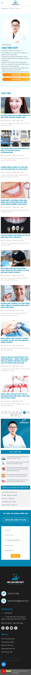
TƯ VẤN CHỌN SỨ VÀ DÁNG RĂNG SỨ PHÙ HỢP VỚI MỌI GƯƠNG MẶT (15, 116)
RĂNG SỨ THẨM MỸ (8, 498)
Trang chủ (4, 8)
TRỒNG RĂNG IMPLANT (9, 495)
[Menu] (2, 3)
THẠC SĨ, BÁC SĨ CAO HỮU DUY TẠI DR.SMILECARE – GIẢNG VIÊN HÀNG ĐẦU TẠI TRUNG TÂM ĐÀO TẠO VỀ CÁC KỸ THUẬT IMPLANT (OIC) (15, 360)
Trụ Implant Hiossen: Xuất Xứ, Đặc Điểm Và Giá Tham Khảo (18, 462)
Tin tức (11, 8)
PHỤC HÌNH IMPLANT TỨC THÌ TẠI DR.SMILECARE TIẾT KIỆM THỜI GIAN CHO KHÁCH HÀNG (15, 396)
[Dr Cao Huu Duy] (15, 3)
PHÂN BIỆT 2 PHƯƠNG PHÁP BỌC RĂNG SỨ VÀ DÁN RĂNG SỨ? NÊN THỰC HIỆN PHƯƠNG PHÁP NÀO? (14, 202)
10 (12, 415)
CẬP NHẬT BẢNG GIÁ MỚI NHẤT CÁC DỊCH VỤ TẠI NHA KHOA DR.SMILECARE (15, 150)
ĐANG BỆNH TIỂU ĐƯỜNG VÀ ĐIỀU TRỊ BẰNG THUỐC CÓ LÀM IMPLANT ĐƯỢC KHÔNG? (15, 340)
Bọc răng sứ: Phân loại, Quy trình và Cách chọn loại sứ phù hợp (17, 475)
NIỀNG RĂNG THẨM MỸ (9, 505)
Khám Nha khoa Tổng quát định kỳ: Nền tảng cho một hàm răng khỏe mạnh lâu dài (17, 469)
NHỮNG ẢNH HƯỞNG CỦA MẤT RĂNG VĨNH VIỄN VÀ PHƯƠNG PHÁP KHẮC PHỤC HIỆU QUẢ (15, 305)
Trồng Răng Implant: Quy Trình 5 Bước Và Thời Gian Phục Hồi (17, 480)
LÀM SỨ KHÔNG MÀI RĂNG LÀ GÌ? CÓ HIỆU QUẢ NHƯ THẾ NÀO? (15, 236)
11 (15, 415)
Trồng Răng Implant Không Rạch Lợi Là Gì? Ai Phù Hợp (18, 457)
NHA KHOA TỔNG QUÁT (9, 492)
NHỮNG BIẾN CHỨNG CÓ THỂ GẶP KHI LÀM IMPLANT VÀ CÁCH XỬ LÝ (14, 168)
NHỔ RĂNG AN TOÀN (9, 502)
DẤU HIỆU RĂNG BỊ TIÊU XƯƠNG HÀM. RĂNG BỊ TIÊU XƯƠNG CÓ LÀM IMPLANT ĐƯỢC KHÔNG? (15, 270)
